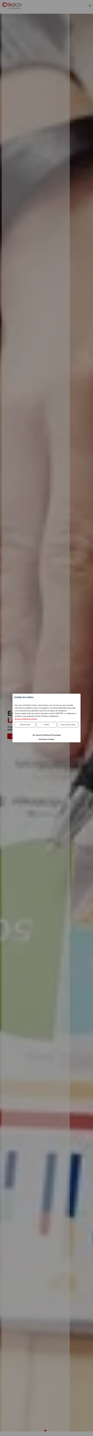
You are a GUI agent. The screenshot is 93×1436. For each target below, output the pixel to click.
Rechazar (46, 724)
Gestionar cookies (25, 725)
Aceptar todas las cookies (68, 725)
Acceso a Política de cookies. (26, 719)
